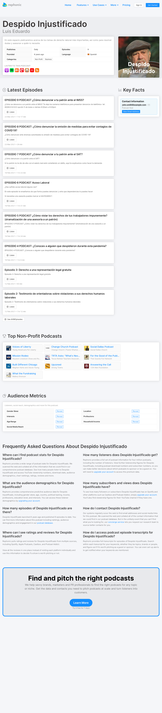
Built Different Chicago (24, 364)
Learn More (81, 602)
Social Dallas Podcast (102, 346)
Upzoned (56, 364)
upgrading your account (29, 501)
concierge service (116, 522)
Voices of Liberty (21, 346)
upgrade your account (104, 472)
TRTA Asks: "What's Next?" (65, 355)
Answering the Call (100, 364)
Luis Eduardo (16, 31)
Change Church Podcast (64, 346)
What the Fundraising (24, 373)
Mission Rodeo (20, 355)
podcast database (45, 523)
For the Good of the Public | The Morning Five (104, 355)
